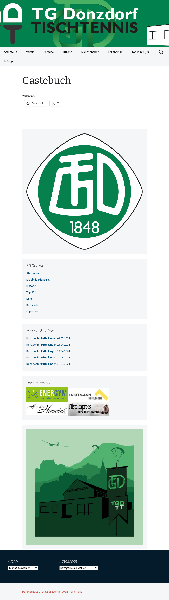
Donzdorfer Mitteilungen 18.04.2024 (48, 351)
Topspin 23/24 (140, 52)
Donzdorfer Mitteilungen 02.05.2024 (48, 338)
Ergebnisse (115, 52)
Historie (31, 286)
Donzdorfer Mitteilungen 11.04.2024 (48, 357)
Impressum (33, 311)
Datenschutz (34, 305)
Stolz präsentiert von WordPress (62, 591)
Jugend (67, 52)
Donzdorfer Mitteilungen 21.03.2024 (48, 364)
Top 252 (31, 292)
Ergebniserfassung (38, 279)
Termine (48, 52)
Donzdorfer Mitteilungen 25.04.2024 (48, 344)
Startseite (10, 52)
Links (29, 299)
